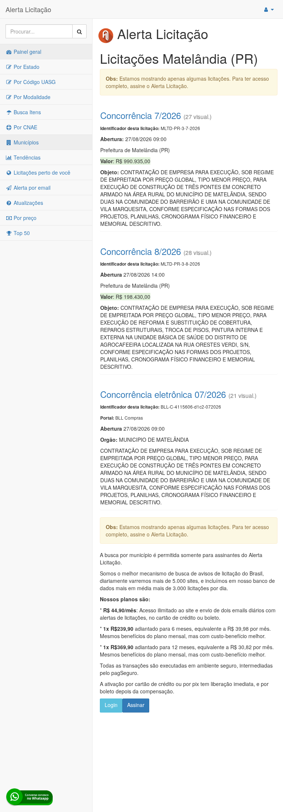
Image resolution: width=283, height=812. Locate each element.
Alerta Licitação (28, 9)
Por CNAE (24, 127)
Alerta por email (31, 187)
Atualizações (27, 202)
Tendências (26, 157)
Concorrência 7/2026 (140, 115)
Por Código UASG (34, 81)
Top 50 (21, 233)
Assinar (135, 704)
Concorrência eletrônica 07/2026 (163, 394)
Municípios (25, 142)
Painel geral (26, 51)
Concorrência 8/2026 (140, 251)
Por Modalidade (31, 97)
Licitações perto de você (41, 172)
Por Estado (25, 66)
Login (111, 704)
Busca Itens (26, 112)
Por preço (24, 217)
